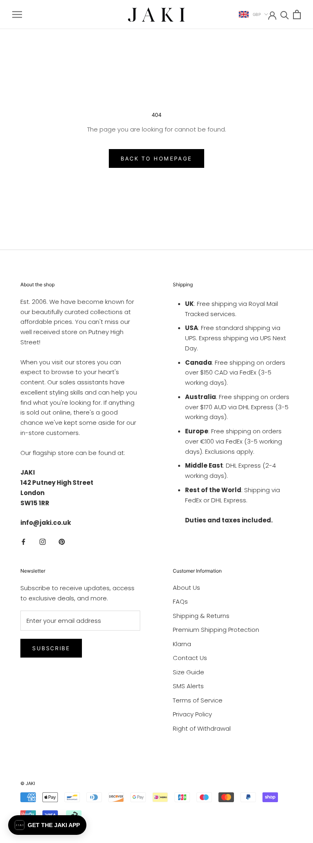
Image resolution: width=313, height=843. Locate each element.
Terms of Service (198, 700)
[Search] (284, 14)
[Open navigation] (17, 14)
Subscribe (51, 648)
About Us (186, 587)
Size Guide (188, 672)
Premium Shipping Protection (216, 629)
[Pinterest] (62, 541)
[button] (47, 825)
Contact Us (190, 657)
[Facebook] (23, 541)
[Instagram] (43, 541)
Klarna (182, 644)
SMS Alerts (188, 686)
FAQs (180, 601)
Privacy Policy (192, 714)
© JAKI (27, 783)
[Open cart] (297, 14)
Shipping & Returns (201, 615)
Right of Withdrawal (202, 728)
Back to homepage (156, 158)
